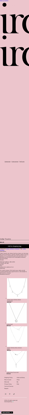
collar (24, 248)
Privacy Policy (8, 384)
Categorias (7, 161)
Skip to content (4, 0)
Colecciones (15, 161)
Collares (12, 248)
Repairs (6, 388)
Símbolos (16, 248)
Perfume (21, 161)
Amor (7, 248)
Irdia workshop (21, 377)
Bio (17, 382)
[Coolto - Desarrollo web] (12, 401)
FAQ (18, 384)
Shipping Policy (8, 377)
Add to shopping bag (14, 246)
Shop (18, 379)
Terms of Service (8, 386)
